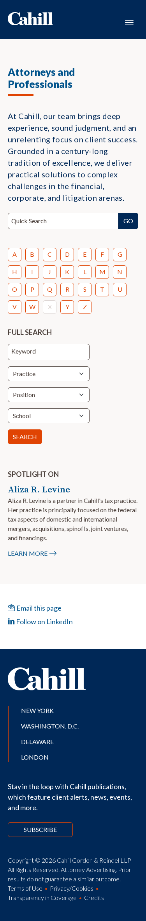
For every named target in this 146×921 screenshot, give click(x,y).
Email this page (38, 608)
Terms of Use (25, 888)
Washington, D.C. (50, 726)
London (35, 757)
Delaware (37, 741)
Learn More (27, 553)
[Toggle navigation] (129, 21)
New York (37, 710)
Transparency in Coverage (42, 897)
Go (128, 220)
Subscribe (40, 829)
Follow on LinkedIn (44, 621)
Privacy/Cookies (71, 888)
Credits (94, 897)
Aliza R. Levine (39, 489)
